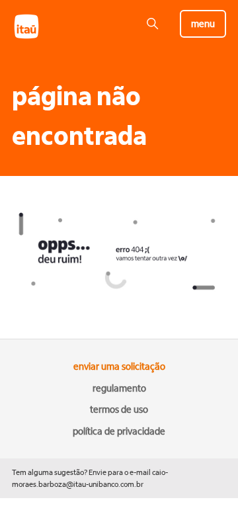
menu (203, 24)
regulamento (119, 388)
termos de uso (119, 409)
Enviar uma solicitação (119, 366)
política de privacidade (119, 431)
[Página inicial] (33, 38)
